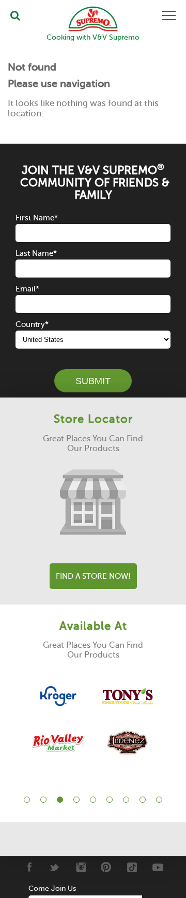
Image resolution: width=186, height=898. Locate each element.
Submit (93, 381)
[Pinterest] (106, 867)
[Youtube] (157, 867)
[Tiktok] (132, 867)
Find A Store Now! (93, 576)
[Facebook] (28, 867)
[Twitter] (54, 867)
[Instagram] (80, 867)
